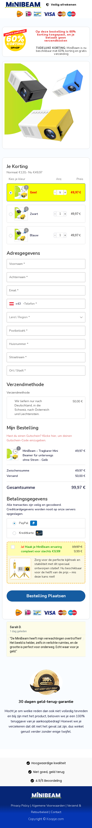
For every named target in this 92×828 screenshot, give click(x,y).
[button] (8, 639)
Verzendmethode (18, 393)
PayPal (24, 523)
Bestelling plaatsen (46, 596)
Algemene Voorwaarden (48, 806)
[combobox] (17, 303)
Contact (56, 812)
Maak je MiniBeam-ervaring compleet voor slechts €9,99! (41, 549)
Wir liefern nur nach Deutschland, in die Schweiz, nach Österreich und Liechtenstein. (32, 407)
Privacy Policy (20, 806)
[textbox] (46, 317)
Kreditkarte (27, 533)
